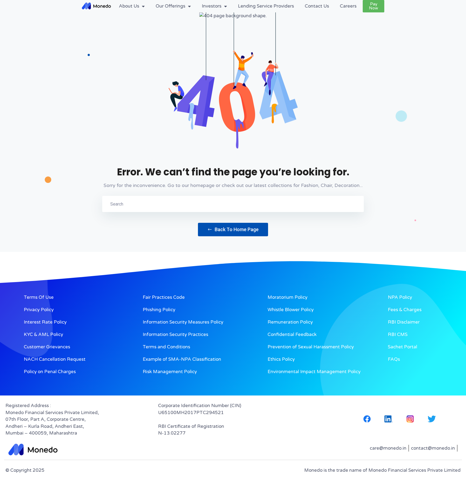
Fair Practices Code (164, 297)
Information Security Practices (175, 334)
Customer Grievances (47, 347)
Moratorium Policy (287, 297)
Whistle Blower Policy (291, 310)
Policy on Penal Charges (50, 371)
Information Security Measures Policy (183, 322)
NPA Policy (400, 297)
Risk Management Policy (170, 371)
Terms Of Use (39, 297)
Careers (348, 6)
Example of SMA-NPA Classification (182, 359)
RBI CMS (397, 334)
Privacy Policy (39, 310)
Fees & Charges (405, 310)
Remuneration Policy (290, 322)
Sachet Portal (402, 347)
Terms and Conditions (166, 347)
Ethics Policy (281, 359)
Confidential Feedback (292, 334)
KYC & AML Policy (43, 334)
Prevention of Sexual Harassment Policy (311, 347)
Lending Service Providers (266, 6)
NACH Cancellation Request (54, 359)
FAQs (394, 359)
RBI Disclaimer (404, 322)
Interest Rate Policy (45, 322)
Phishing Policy (159, 310)
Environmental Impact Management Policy (314, 371)
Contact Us (317, 6)
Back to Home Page (236, 229)
